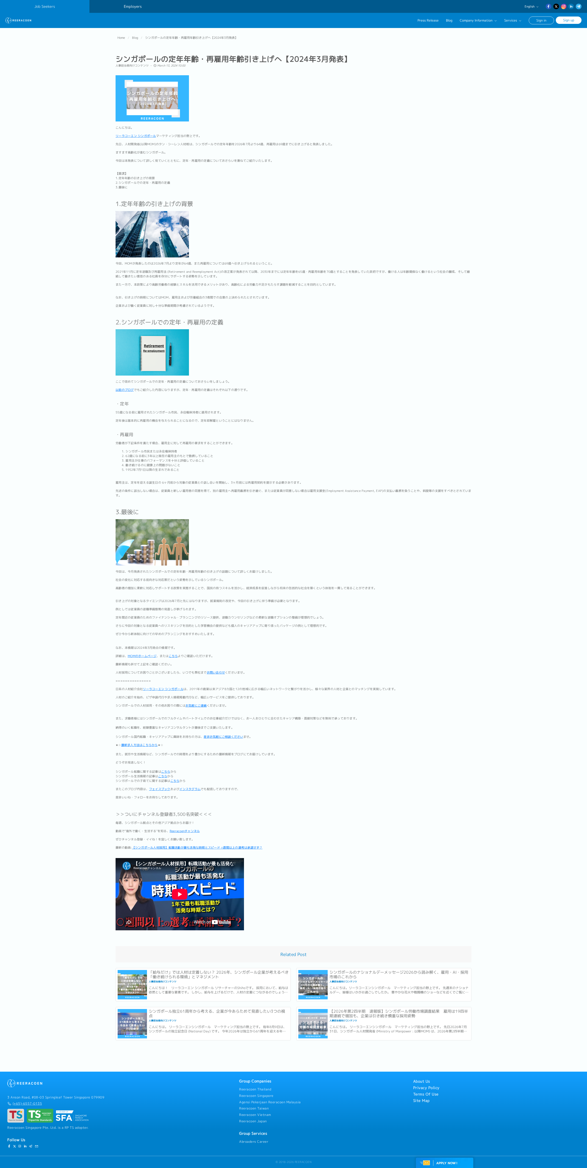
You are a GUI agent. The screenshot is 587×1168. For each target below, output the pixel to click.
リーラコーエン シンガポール (136, 136)
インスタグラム (190, 789)
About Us (421, 1081)
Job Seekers (44, 6)
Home (121, 38)
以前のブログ (125, 390)
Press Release (428, 20)
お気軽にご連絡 (196, 705)
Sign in (541, 20)
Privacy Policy (426, 1087)
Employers (133, 6)
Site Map (421, 1100)
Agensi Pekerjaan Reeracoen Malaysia (270, 1102)
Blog (449, 20)
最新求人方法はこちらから (139, 745)
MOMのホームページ (142, 656)
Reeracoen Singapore (256, 1095)
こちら (173, 656)
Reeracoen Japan (253, 1121)
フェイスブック (159, 789)
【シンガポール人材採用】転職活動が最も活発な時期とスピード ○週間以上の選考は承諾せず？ (197, 847)
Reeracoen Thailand (255, 1089)
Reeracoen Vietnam (255, 1114)
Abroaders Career (253, 1141)
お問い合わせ (216, 672)
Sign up (568, 20)
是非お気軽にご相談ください (223, 737)
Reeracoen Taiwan (254, 1108)
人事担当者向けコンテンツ (132, 65)
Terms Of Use (426, 1094)
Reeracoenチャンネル (185, 831)
